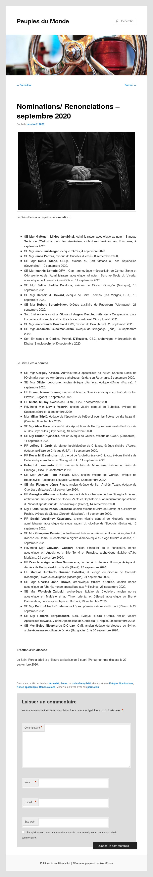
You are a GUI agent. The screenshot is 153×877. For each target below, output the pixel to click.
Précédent (24, 85)
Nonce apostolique (27, 687)
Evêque (113, 683)
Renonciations (47, 687)
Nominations (126, 683)
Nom (30, 782)
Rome (64, 683)
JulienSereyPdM (81, 683)
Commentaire (33, 727)
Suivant (130, 85)
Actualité (54, 683)
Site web (29, 821)
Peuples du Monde (43, 21)
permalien (93, 687)
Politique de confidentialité (55, 863)
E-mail (30, 802)
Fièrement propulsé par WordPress (93, 863)
